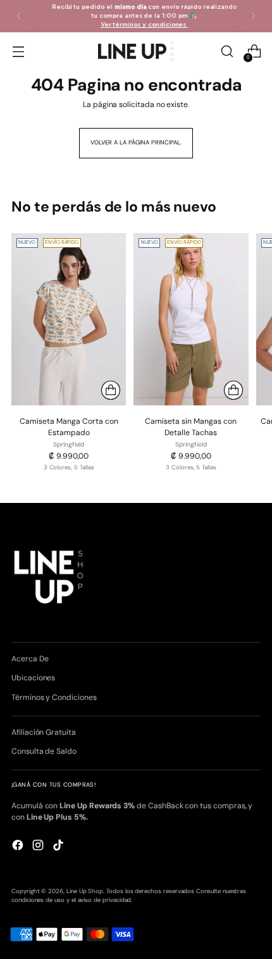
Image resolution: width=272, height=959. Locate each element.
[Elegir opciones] (111, 390)
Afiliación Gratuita (43, 732)
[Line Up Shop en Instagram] (39, 846)
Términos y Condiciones (54, 697)
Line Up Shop (84, 891)
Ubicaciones (33, 678)
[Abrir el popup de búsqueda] (227, 52)
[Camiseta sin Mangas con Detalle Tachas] (190, 319)
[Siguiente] (253, 16)
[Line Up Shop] (136, 51)
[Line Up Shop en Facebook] (19, 846)
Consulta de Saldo (44, 751)
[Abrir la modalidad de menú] (18, 52)
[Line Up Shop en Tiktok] (59, 846)
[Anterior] (19, 16)
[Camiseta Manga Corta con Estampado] (68, 319)
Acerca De (29, 659)
